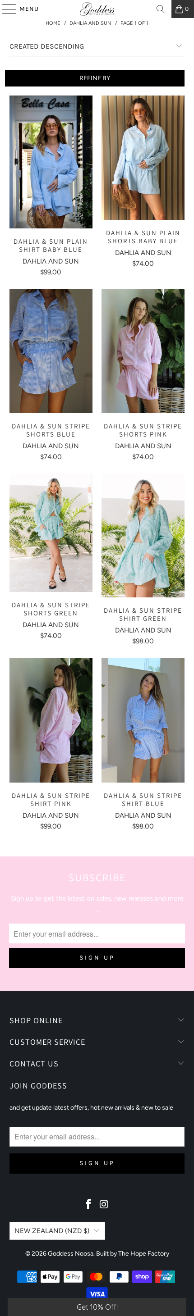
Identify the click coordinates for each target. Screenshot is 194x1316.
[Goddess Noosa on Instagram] (104, 1205)
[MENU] (5, 9)
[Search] (160, 9)
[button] (97, 1307)
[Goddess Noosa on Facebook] (89, 1205)
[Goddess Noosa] (97, 9)
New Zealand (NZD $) (51, 1231)
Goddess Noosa (70, 1253)
